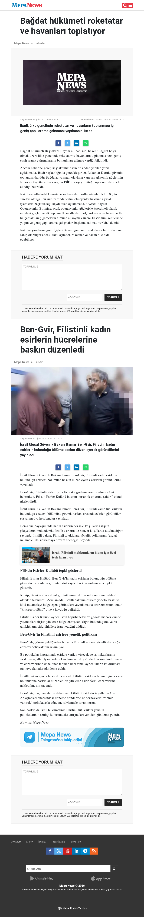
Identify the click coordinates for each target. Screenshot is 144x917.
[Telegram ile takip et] (85, 851)
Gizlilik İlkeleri (58, 842)
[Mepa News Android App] (42, 878)
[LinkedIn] (76, 143)
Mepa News (21, 43)
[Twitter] (67, 143)
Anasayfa (16, 842)
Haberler (40, 43)
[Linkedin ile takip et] (76, 851)
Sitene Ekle (75, 842)
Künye (29, 842)
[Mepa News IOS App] (102, 878)
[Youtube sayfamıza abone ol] (67, 851)
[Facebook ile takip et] (50, 851)
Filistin (38, 362)
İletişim (42, 842)
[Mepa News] (26, 5)
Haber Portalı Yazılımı (75, 908)
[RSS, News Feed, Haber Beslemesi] (94, 851)
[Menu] (130, 5)
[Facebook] (58, 143)
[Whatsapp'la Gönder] (86, 143)
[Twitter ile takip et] (58, 851)
